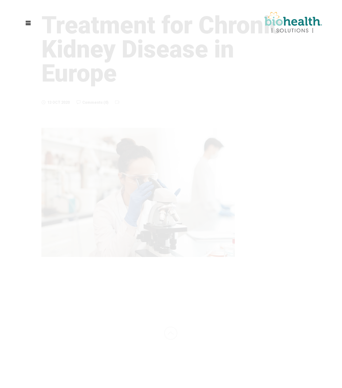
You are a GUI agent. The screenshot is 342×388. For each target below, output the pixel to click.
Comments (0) (95, 102)
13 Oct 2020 (58, 102)
